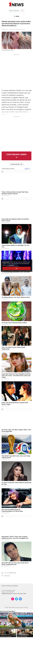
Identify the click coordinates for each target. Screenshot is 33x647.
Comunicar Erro (15, 164)
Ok (16, 268)
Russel (23, 29)
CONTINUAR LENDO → (16, 155)
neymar (7, 576)
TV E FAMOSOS (10, 573)
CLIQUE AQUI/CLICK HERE (19, 593)
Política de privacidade (12, 585)
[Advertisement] (16, 71)
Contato (4, 585)
